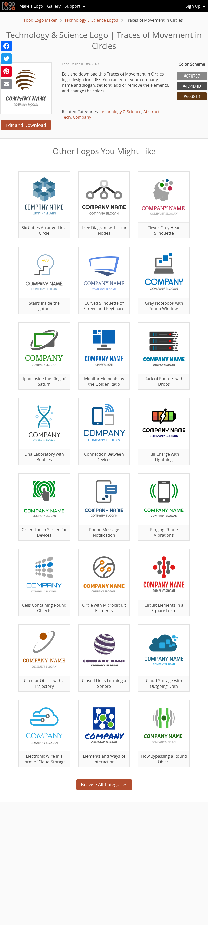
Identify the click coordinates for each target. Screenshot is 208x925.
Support (72, 6)
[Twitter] (6, 58)
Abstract (151, 111)
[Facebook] (6, 46)
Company (82, 117)
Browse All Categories (104, 784)
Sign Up (193, 6)
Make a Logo (31, 6)
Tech (66, 117)
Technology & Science (120, 111)
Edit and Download (26, 125)
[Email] (6, 84)
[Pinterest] (6, 71)
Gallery (54, 6)
